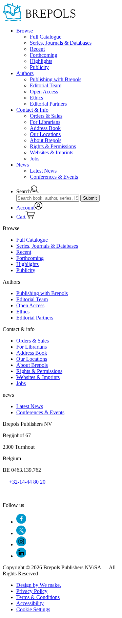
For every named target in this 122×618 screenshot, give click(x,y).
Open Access (44, 91)
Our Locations (45, 134)
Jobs (34, 158)
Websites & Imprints (51, 152)
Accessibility (30, 603)
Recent (37, 49)
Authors (25, 73)
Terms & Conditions (38, 597)
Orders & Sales (46, 116)
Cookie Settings (33, 609)
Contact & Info (32, 110)
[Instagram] (21, 544)
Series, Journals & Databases (61, 43)
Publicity (39, 67)
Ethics (36, 98)
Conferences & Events (54, 177)
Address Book (45, 128)
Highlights (41, 61)
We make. (38, 585)
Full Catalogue (45, 37)
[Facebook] (21, 522)
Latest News (43, 171)
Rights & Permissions (53, 146)
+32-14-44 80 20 (27, 482)
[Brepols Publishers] (39, 19)
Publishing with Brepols (55, 79)
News (22, 165)
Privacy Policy (31, 591)
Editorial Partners (48, 104)
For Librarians (45, 122)
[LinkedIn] (21, 556)
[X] (21, 533)
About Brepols (45, 140)
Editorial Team (45, 85)
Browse (24, 31)
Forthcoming (43, 55)
